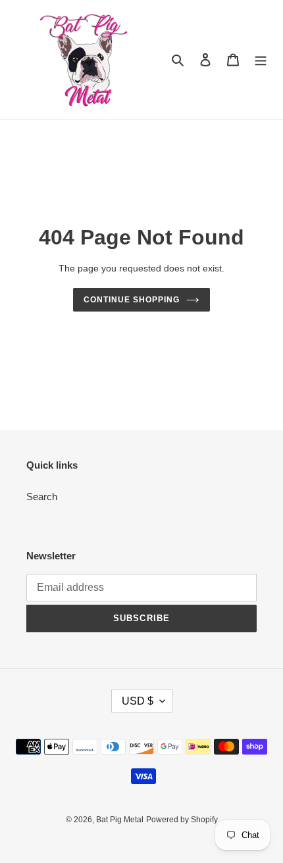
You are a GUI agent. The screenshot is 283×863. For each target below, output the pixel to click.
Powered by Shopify (182, 819)
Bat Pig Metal (119, 819)
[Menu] (260, 59)
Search (41, 496)
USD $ (137, 701)
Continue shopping (132, 299)
